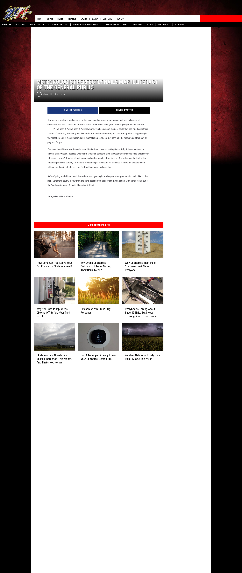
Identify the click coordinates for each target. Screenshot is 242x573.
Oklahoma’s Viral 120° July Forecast (95, 310)
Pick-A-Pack (20, 24)
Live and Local (164, 24)
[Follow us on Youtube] (189, 18)
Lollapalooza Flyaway (58, 24)
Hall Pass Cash (37, 24)
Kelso (45, 94)
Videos (62, 196)
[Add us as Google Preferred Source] (168, 18)
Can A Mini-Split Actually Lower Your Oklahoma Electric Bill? (98, 357)
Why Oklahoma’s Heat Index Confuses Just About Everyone (140, 266)
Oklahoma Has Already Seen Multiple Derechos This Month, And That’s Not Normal (54, 359)
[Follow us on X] (196, 18)
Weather (69, 196)
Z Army (150, 24)
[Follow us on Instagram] (182, 18)
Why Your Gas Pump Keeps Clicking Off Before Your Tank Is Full (53, 312)
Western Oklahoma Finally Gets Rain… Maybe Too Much (142, 357)
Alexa (126, 24)
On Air (50, 19)
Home (39, 19)
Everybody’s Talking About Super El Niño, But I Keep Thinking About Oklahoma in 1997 (141, 312)
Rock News (179, 24)
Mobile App (138, 24)
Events (84, 19)
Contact (121, 19)
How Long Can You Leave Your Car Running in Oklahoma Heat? (54, 264)
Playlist (72, 19)
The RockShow (112, 24)
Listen (60, 19)
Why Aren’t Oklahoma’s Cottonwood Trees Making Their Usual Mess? (96, 266)
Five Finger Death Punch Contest (87, 24)
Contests (107, 19)
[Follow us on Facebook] (175, 18)
